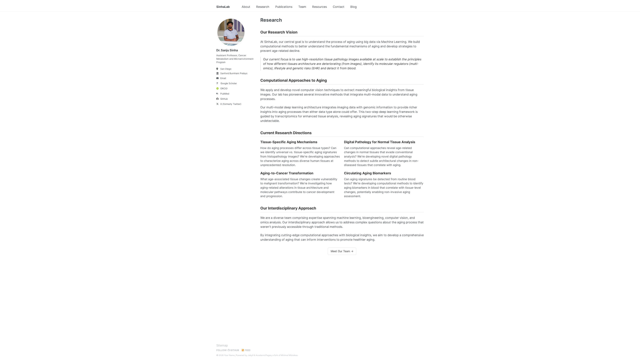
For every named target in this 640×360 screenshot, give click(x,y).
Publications (283, 6)
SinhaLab (223, 6)
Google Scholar (228, 83)
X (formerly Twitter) (230, 104)
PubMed (224, 93)
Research (262, 6)
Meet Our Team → (342, 251)
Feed (247, 350)
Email (223, 78)
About (246, 6)
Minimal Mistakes (289, 355)
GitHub (224, 99)
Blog (353, 6)
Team (302, 6)
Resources (319, 6)
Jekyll (251, 355)
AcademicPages (264, 355)
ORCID (224, 88)
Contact (338, 6)
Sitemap (222, 345)
